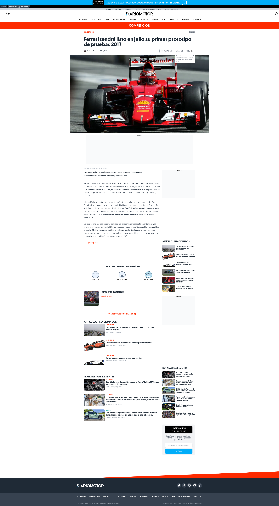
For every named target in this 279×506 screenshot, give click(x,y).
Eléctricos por (13, 7)
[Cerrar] (194, 56)
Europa (108, 9)
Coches (107, 20)
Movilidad (197, 20)
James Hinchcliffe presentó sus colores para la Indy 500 (105, 176)
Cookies (184, 503)
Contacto (165, 503)
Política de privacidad (195, 503)
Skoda (138, 9)
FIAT (102, 9)
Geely (160, 9)
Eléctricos (144, 20)
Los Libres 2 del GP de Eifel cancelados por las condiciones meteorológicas (113, 172)
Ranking (133, 20)
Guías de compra (119, 20)
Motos (164, 20)
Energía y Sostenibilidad (179, 20)
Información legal (175, 503)
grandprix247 (94, 242)
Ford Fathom (129, 9)
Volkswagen (118, 9)
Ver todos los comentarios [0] (122, 314)
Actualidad (82, 20)
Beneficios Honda (149, 9)
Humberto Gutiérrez (93, 51)
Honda (166, 9)
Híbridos (154, 20)
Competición (96, 20)
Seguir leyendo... (106, 296)
